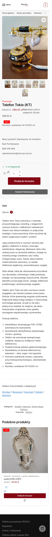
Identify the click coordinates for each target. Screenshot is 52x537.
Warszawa (17, 392)
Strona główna (8, 13)
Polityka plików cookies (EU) (15, 535)
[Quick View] (25, 491)
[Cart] (42, 528)
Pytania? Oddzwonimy (25, 192)
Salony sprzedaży (24, 13)
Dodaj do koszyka (24, 181)
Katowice (38, 13)
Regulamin (7, 526)
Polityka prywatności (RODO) (16, 521)
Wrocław (6, 392)
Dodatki (18, 406)
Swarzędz (29, 392)
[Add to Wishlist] (4, 173)
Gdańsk (39, 392)
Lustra (25, 476)
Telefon (28, 412)
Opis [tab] (4, 205)
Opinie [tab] (7, 212)
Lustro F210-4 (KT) (12, 479)
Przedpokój (34, 476)
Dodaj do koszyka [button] (24, 496)
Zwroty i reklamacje (11, 530)
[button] (43, 20)
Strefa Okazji (37, 406)
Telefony (24, 409)
